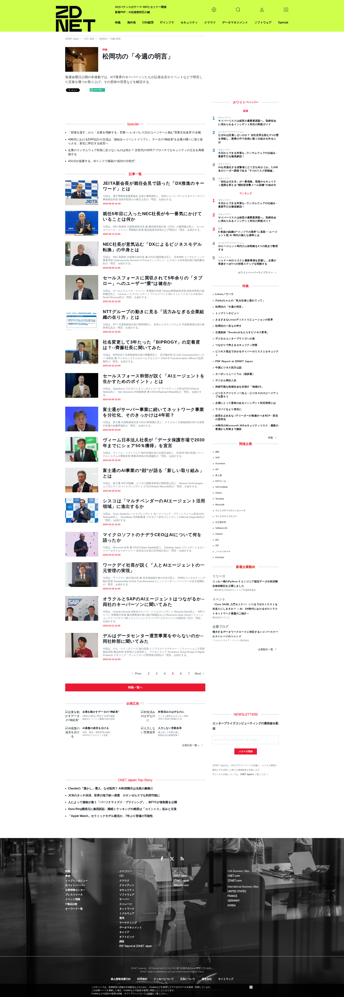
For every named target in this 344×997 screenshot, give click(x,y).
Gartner (219, 534)
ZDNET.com (235, 880)
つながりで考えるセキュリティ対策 (236, 345)
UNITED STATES (237, 891)
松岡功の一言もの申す (228, 325)
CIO (121, 875)
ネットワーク (126, 908)
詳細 (150, 993)
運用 (121, 918)
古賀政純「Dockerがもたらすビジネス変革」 (242, 332)
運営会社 (207, 979)
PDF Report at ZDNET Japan (234, 361)
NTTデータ (220, 481)
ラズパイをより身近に (228, 409)
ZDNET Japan (72, 39)
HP (216, 469)
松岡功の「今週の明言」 (111, 39)
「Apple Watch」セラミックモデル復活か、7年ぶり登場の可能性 (110, 815)
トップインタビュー (227, 313)
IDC (217, 540)
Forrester (219, 557)
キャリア (124, 932)
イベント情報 (72, 899)
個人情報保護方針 (121, 979)
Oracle (218, 493)
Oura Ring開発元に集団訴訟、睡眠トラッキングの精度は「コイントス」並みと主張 (122, 808)
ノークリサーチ (222, 551)
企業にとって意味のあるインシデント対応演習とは (245, 402)
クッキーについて (164, 979)
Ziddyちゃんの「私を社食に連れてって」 (240, 300)
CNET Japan (246, 774)
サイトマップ (225, 979)
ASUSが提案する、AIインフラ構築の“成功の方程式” (101, 161)
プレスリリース (74, 894)
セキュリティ (189, 22)
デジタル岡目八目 (225, 380)
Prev (138, 673)
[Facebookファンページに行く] (162, 858)
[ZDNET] (83, 16)
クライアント (126, 885)
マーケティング (128, 922)
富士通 (218, 475)
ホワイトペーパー (75, 885)
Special (283, 22)
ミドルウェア (126, 913)
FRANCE (232, 896)
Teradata (219, 499)
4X (174, 871)
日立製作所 (220, 522)
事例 (67, 875)
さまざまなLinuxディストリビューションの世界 (244, 319)
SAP (217, 457)
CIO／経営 (89, 39)
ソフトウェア (263, 22)
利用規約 (142, 979)
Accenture (220, 463)
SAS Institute (221, 487)
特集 (118, 22)
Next (198, 673)
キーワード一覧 (74, 908)
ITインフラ (167, 22)
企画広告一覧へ (191, 745)
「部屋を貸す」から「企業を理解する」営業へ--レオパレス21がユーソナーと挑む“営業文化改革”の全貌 (134, 132)
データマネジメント (235, 22)
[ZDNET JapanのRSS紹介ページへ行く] (182, 858)
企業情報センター (75, 889)
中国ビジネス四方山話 (228, 367)
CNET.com (234, 875)
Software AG (221, 528)
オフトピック (126, 936)
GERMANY (234, 900)
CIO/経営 (148, 22)
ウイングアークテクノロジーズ (230, 510)
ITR (217, 545)
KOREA (232, 905)
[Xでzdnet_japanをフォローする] (172, 858)
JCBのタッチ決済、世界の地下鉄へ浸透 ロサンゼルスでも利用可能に (114, 795)
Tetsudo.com (181, 885)
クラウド (210, 22)
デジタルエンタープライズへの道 (235, 338)
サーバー (124, 899)
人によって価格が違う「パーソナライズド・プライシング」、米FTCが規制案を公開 (122, 802)
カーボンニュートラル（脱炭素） (235, 374)
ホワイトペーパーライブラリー (255, 272)
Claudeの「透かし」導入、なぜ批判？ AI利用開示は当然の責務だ (110, 788)
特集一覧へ (135, 687)
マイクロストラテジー (226, 516)
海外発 (131, 22)
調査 (121, 941)
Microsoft (219, 504)
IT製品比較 (71, 904)
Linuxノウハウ (224, 294)
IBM (217, 452)
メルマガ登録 (246, 751)
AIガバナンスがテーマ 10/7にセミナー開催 (140, 6)
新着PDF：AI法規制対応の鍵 (132, 12)
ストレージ (125, 904)
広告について (187, 979)
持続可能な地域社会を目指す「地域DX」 (239, 386)
